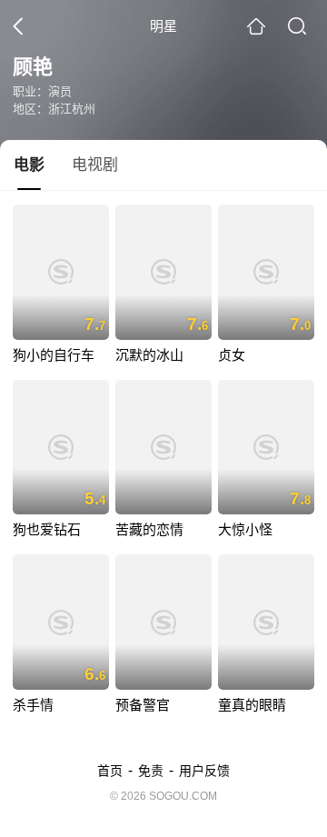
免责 (151, 770)
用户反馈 (204, 770)
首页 (110, 770)
